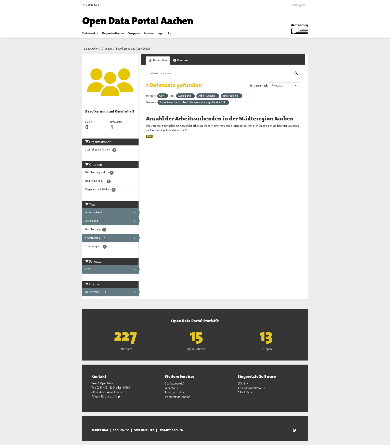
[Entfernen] (165, 96)
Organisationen (113, 33)
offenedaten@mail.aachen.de (109, 392)
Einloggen (298, 5)
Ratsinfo (170, 388)
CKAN (241, 383)
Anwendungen (154, 33)
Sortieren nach (259, 85)
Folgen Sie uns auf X (104, 396)
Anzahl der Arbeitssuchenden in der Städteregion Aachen (219, 118)
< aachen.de (91, 4)
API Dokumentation (250, 388)
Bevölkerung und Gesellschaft (133, 48)
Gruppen (134, 33)
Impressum (99, 430)
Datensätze (90, 33)
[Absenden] (296, 73)
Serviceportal (173, 392)
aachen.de (121, 430)
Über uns (182, 60)
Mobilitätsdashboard (178, 397)
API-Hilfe (243, 392)
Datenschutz (144, 430)
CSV (149, 136)
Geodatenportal (175, 383)
